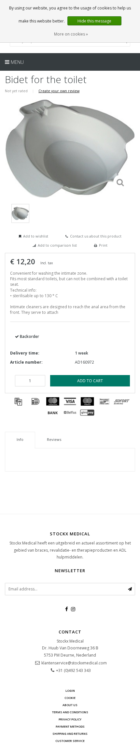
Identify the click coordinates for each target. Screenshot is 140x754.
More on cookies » (71, 34)
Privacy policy (70, 719)
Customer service (70, 741)
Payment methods (70, 726)
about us (70, 705)
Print (103, 245)
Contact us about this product (95, 236)
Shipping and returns (70, 734)
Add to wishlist (35, 236)
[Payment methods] (18, 401)
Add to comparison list (57, 245)
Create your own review (58, 90)
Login (70, 691)
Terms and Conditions (70, 712)
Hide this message (94, 21)
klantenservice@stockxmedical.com (74, 663)
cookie (70, 698)
